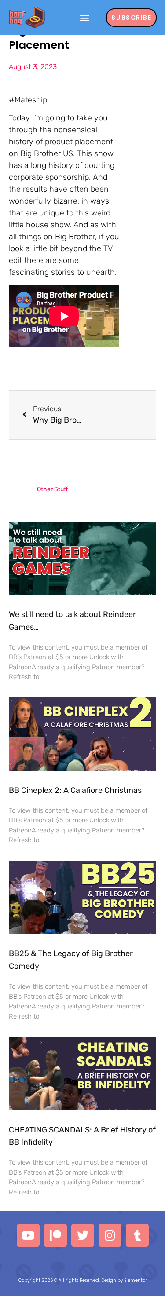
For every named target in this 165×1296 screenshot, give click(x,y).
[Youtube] (28, 1235)
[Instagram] (110, 1235)
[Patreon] (55, 1235)
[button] (84, 17)
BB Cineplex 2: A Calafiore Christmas (75, 790)
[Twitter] (82, 1235)
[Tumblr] (137, 1235)
